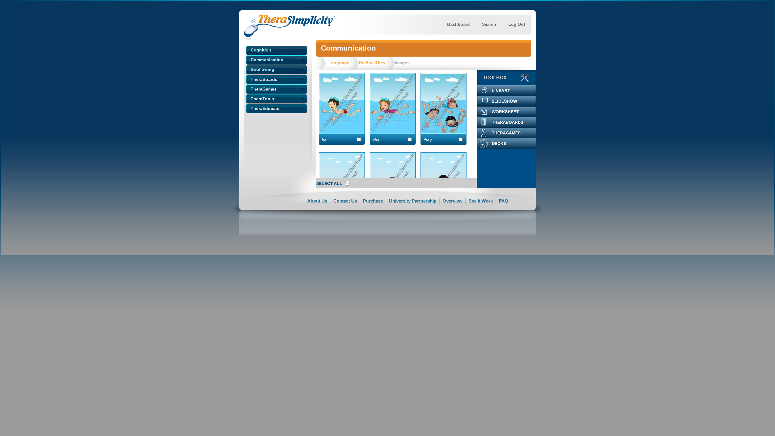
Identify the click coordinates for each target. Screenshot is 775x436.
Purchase (373, 200)
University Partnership (413, 200)
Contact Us (345, 200)
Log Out (516, 24)
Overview (453, 200)
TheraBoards (264, 79)
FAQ (503, 200)
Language (338, 62)
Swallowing (262, 69)
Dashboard (458, 24)
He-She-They (372, 62)
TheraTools (262, 98)
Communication (267, 59)
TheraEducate (265, 108)
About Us (317, 200)
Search (489, 24)
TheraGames (264, 89)
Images (402, 62)
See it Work (481, 200)
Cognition (261, 50)
